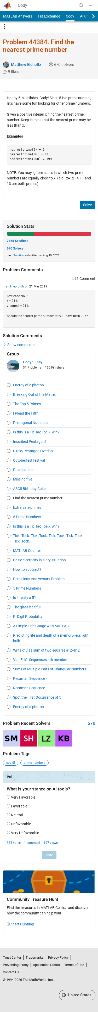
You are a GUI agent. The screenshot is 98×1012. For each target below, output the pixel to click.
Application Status (46, 965)
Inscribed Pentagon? (30, 441)
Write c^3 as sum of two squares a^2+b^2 (46, 650)
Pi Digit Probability (28, 616)
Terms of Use (74, 965)
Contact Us (11, 972)
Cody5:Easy (32, 362)
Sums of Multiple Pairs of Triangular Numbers (49, 669)
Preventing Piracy (15, 965)
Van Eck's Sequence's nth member (40, 660)
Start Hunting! (22, 924)
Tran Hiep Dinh (13, 286)
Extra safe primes (27, 507)
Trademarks (35, 957)
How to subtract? (27, 569)
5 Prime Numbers (27, 517)
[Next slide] (88, 16)
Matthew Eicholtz (26, 64)
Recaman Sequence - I (31, 678)
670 (91, 723)
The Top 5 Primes (27, 404)
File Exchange (49, 16)
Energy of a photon (28, 385)
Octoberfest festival (29, 460)
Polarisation (23, 470)
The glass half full (27, 607)
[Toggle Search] (81, 5)
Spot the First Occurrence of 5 (37, 697)
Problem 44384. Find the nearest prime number (38, 45)
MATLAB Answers (17, 16)
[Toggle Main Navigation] (90, 5)
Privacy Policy (58, 957)
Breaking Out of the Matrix (34, 394)
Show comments (20, 345)
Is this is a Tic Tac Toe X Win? (36, 432)
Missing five (22, 479)
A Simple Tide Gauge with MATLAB (41, 626)
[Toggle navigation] (4, 27)
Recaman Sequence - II (31, 688)
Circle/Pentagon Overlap (33, 451)
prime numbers (34, 763)
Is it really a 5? (24, 598)
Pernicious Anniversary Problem (39, 579)
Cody (22, 5)
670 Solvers (15, 248)
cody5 (10, 763)
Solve (87, 205)
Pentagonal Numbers (30, 423)
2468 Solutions (17, 241)
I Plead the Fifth (25, 413)
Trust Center (12, 957)
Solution (18, 255)
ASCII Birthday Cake (29, 489)
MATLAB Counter (27, 551)
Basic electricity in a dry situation (39, 560)
